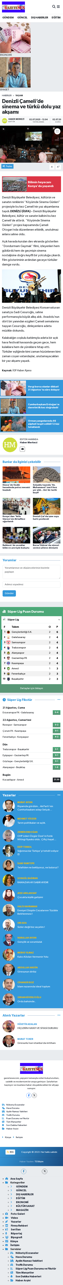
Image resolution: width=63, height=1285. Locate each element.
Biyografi (16, 1237)
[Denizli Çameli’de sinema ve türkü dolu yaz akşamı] (31, 144)
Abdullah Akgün (27, 967)
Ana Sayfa (16, 1178)
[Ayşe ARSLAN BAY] (9, 895)
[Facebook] (28, 1095)
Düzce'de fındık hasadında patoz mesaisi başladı (16, 487)
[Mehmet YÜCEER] (9, 820)
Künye (8, 1137)
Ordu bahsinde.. (26, 1001)
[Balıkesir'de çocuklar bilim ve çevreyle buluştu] (16, 535)
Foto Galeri (17, 1214)
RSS (11, 1152)
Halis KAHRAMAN (27, 906)
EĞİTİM (56, 17)
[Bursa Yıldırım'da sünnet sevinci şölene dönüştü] (47, 535)
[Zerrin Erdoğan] (9, 835)
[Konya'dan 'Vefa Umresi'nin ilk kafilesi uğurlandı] (16, 506)
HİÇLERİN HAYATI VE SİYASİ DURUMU (37, 1028)
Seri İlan (15, 1229)
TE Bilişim (39, 1161)
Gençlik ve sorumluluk (29, 942)
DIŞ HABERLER (39, 17)
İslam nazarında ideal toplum (33, 986)
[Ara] (54, 7)
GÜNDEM (8, 17)
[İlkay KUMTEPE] (9, 865)
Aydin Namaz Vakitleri (17, 1111)
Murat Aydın (24, 802)
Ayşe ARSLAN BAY (27, 893)
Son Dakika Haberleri (16, 1125)
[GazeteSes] (13, 7)
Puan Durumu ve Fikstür (17, 1118)
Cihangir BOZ (25, 982)
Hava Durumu (12, 1108)
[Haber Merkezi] (10, 444)
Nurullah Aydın (26, 938)
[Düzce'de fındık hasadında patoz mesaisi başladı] (16, 474)
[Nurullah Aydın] (9, 940)
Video (14, 1218)
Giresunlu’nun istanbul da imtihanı (36, 1043)
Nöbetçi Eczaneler (15, 1105)
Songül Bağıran (27, 878)
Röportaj (16, 1233)
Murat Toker (25, 1039)
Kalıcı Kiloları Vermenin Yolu (32, 957)
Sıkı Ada (22, 923)
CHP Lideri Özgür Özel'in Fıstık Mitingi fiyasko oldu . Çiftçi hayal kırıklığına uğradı (35, 838)
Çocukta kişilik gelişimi (30, 897)
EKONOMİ (22, 1202)
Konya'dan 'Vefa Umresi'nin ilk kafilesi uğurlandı (14, 519)
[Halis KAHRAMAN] (9, 910)
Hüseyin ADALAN (27, 1024)
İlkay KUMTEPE (26, 863)
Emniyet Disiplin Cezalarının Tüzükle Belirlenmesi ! (37, 912)
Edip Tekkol (24, 847)
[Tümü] (58, 795)
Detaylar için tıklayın (31, 688)
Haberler (7, 96)
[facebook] (23, 1171)
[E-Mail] (22, 449)
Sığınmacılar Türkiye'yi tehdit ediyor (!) (38, 853)
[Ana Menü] (58, 7)
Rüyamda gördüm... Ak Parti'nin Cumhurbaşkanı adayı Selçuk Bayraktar (35, 808)
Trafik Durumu (13, 1115)
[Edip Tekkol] (9, 850)
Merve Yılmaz (25, 953)
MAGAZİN (22, 1210)
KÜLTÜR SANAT (25, 1206)
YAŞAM (19, 96)
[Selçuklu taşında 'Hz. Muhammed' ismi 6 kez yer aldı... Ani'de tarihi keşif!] (47, 474)
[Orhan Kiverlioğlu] (9, 999)
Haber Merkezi (28, 442)
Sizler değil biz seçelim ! (31, 927)
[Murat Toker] (9, 1041)
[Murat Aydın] (9, 806)
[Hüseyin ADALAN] (9, 1026)
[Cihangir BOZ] (9, 984)
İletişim (19, 1137)
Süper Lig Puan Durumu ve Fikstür (36, 1268)
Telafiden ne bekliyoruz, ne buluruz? (38, 867)
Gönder (9, 593)
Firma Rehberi (19, 1225)
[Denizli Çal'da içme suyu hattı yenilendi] (47, 506)
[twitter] (44, 1171)
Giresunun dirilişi (26, 971)
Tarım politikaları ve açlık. (31, 823)
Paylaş (9, 166)
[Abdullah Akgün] (9, 969)
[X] (34, 1095)
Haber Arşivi (12, 1129)
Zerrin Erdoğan (27, 832)
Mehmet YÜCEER (26, 819)
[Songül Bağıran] (9, 880)
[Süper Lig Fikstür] (58, 700)
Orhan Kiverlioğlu (29, 997)
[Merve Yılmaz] (9, 954)
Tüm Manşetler (13, 1122)
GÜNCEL (22, 17)
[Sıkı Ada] (9, 925)
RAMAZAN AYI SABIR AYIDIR (32, 882)
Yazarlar (15, 1221)
